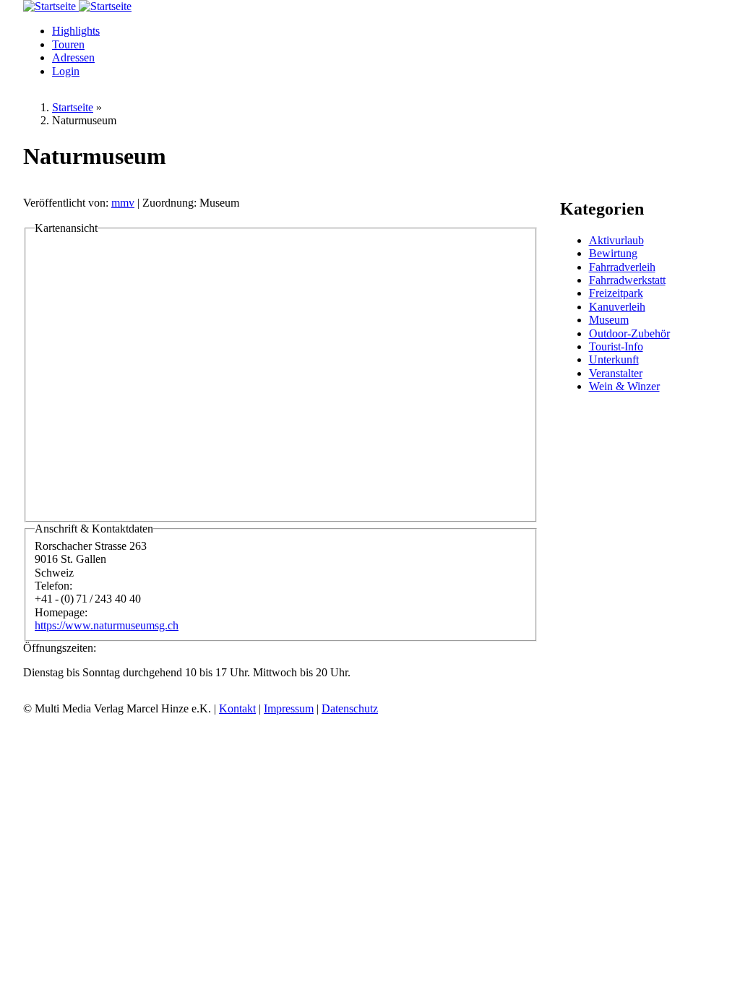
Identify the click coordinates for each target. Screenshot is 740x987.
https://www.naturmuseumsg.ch (106, 625)
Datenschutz (350, 708)
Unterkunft (614, 359)
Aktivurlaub (616, 240)
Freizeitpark (616, 293)
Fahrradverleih (622, 267)
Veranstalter (615, 373)
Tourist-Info (616, 346)
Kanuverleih (617, 307)
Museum (609, 320)
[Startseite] (51, 6)
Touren (68, 44)
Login (65, 71)
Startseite (72, 107)
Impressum (289, 708)
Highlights (76, 31)
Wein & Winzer (624, 386)
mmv (122, 203)
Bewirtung (613, 253)
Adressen (73, 57)
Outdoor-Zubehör (629, 333)
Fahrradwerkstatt (627, 280)
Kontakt (237, 708)
